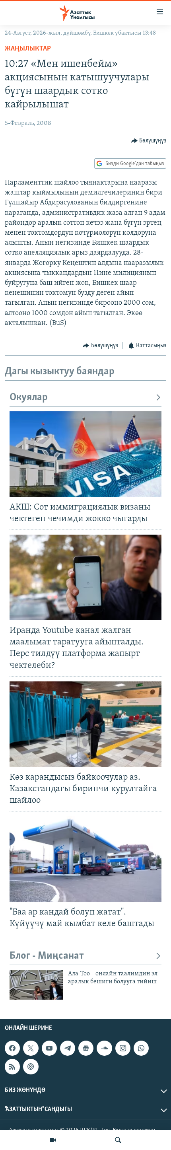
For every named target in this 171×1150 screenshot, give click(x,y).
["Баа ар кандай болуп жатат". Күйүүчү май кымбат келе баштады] (85, 859)
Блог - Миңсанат (47, 956)
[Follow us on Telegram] (67, 1048)
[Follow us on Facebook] (12, 1048)
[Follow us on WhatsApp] (141, 1048)
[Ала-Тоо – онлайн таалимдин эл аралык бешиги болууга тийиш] (36, 985)
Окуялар (29, 397)
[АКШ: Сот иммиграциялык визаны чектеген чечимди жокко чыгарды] (85, 454)
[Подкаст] (30, 1066)
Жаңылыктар (28, 49)
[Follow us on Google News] (85, 1048)
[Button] (149, 141)
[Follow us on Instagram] (122, 1048)
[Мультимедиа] (53, 1140)
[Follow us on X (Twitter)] (30, 1048)
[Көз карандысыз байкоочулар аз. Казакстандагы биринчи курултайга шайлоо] (85, 724)
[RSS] (12, 1066)
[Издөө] (118, 1140)
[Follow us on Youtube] (49, 1048)
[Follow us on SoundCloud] (104, 1048)
